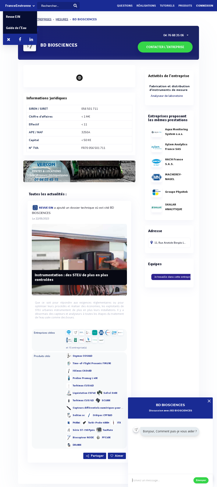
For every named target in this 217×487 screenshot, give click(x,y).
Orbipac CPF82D (102, 415)
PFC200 (106, 437)
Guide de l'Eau (16, 28)
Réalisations (146, 5)
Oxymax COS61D (82, 356)
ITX (119, 422)
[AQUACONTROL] (107, 332)
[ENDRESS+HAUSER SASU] (75, 332)
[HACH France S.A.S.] (68, 332)
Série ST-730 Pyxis (84, 430)
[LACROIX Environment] (94, 332)
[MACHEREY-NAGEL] (101, 332)
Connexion (204, 5)
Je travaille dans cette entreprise (173, 277)
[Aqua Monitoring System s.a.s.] (120, 332)
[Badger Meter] (88, 340)
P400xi (76, 422)
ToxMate (108, 430)
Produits (185, 5)
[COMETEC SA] (88, 332)
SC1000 (106, 400)
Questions (124, 5)
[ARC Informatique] (81, 340)
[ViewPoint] (101, 340)
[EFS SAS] (75, 340)
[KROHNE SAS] (81, 332)
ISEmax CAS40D (82, 370)
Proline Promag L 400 (85, 378)
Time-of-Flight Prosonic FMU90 (92, 363)
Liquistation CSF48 (84, 393)
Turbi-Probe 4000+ (98, 422)
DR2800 (77, 445)
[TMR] (114, 332)
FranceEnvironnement (18, 6)
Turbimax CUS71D (83, 400)
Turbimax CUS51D (83, 385)
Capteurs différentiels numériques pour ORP (99, 407)
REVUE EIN (46, 208)
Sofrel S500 (110, 393)
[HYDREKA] (68, 340)
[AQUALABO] (94, 340)
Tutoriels (167, 5)
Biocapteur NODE (83, 437)
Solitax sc (79, 415)
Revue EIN (13, 17)
